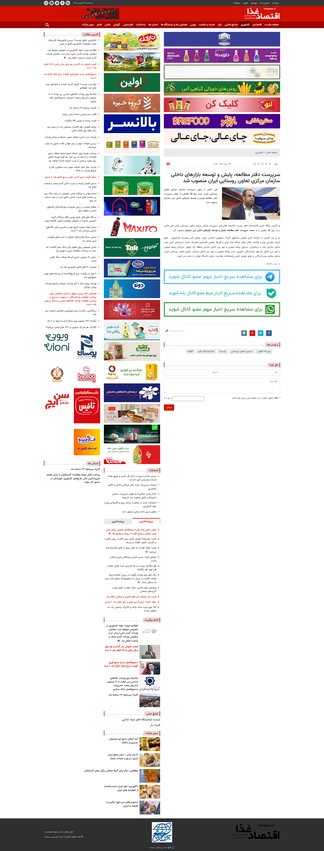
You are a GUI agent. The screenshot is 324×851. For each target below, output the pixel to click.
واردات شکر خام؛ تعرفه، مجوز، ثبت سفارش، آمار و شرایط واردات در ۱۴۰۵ (72, 169)
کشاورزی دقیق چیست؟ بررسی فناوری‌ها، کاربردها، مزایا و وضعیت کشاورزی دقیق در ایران (72, 42)
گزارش (116, 25)
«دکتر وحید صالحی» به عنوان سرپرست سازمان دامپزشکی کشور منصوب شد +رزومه (134, 495)
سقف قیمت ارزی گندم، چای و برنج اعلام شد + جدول (130, 602)
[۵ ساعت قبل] (150, 631)
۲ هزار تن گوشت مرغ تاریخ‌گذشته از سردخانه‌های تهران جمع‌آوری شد (70, 275)
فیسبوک (62, 3)
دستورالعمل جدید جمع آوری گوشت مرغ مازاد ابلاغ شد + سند (121, 664)
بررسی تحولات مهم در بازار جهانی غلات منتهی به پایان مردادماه (70, 145)
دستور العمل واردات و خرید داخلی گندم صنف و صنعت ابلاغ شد (70, 185)
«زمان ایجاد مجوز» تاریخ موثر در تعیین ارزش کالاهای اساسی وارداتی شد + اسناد (71, 229)
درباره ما (275, 3)
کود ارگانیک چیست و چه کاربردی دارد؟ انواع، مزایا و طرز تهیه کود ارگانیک (131, 567)
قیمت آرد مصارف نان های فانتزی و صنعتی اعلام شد (131, 597)
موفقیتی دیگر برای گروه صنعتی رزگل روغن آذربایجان (111, 771)
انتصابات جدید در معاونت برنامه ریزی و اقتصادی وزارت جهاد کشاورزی (130, 504)
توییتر (57, 3)
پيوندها (254, 3)
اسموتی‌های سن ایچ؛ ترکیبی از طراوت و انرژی (122, 804)
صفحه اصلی (271, 152)
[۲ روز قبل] (150, 683)
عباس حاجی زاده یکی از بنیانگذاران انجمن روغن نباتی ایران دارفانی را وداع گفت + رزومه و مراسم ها (131, 532)
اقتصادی (257, 25)
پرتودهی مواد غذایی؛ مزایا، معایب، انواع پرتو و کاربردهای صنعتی (134, 589)
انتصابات (153, 470)
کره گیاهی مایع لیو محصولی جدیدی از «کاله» (123, 741)
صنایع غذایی (231, 25)
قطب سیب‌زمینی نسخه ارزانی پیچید (79, 114)
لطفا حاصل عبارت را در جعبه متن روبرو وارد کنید (256, 398)
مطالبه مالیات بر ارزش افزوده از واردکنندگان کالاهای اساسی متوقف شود (71, 209)
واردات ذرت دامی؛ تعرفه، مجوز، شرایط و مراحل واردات (70, 137)
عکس (107, 25)
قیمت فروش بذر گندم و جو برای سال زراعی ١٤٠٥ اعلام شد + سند (121, 648)
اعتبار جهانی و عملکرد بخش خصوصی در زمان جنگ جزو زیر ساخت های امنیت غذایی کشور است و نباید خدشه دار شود (70, 197)
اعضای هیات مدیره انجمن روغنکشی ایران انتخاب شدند (133, 559)
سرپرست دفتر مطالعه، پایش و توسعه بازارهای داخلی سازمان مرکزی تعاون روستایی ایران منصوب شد (225, 178)
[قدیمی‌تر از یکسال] (150, 792)
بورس (193, 25)
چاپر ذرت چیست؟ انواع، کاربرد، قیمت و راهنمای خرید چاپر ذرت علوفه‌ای (71, 86)
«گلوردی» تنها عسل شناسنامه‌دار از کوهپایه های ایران (121, 788)
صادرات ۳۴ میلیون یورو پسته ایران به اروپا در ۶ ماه (71, 321)
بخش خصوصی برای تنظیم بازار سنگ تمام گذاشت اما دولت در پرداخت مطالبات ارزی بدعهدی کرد (71, 249)
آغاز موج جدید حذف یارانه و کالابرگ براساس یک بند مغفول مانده (131, 609)
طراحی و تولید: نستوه (159, 847)
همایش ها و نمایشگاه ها (174, 25)
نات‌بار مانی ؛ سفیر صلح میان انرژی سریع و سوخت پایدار (123, 757)
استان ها (153, 25)
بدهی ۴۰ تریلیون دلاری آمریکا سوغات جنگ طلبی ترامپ (73, 259)
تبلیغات (237, 3)
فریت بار (155, 725)
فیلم (99, 25)
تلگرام (51, 3)
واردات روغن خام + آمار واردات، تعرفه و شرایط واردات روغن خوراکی (70, 285)
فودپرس (259, 13)
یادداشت (141, 25)
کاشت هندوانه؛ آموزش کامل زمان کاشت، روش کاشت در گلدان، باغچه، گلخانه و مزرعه (130, 540)
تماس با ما (264, 3)
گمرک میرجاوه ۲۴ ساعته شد (123, 695)
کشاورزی (245, 25)
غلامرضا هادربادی (206, 351)
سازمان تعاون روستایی (242, 351)
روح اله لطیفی (264, 351)
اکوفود (190, 351)
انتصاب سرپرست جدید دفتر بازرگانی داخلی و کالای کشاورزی (132, 486)
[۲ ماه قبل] (150, 744)
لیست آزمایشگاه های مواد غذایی (141, 719)
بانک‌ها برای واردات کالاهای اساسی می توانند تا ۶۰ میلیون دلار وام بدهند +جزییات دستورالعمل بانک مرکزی (122, 683)
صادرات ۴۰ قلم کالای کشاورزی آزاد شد (78, 267)
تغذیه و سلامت (207, 25)
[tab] (146, 521)
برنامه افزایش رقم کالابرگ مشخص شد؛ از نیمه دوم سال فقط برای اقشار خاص (71, 129)
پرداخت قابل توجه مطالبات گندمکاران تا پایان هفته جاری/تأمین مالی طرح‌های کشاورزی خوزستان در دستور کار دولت (73, 478)
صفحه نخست (272, 25)
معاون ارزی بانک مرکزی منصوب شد (139, 512)
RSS (68, 3)
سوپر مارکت (88, 25)
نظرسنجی (128, 25)
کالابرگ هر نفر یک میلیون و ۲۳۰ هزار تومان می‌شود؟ (71, 327)
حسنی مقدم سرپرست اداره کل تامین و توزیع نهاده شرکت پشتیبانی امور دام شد (132, 478)
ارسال (169, 407)
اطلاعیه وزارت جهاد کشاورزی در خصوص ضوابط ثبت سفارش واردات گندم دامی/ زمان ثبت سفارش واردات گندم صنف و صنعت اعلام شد (122, 633)
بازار (220, 25)
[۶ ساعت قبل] (150, 668)
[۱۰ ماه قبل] (150, 776)
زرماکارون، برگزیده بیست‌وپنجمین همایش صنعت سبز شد (70, 312)
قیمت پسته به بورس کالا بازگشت (80, 121)
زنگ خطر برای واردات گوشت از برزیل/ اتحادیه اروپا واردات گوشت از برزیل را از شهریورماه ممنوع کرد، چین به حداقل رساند (130, 578)
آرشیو (245, 3)
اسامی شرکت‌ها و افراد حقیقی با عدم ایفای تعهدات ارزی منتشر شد (71, 239)
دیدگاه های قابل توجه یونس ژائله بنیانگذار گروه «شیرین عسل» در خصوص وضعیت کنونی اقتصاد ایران (70, 219)
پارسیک (222, 351)
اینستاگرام (46, 3)
